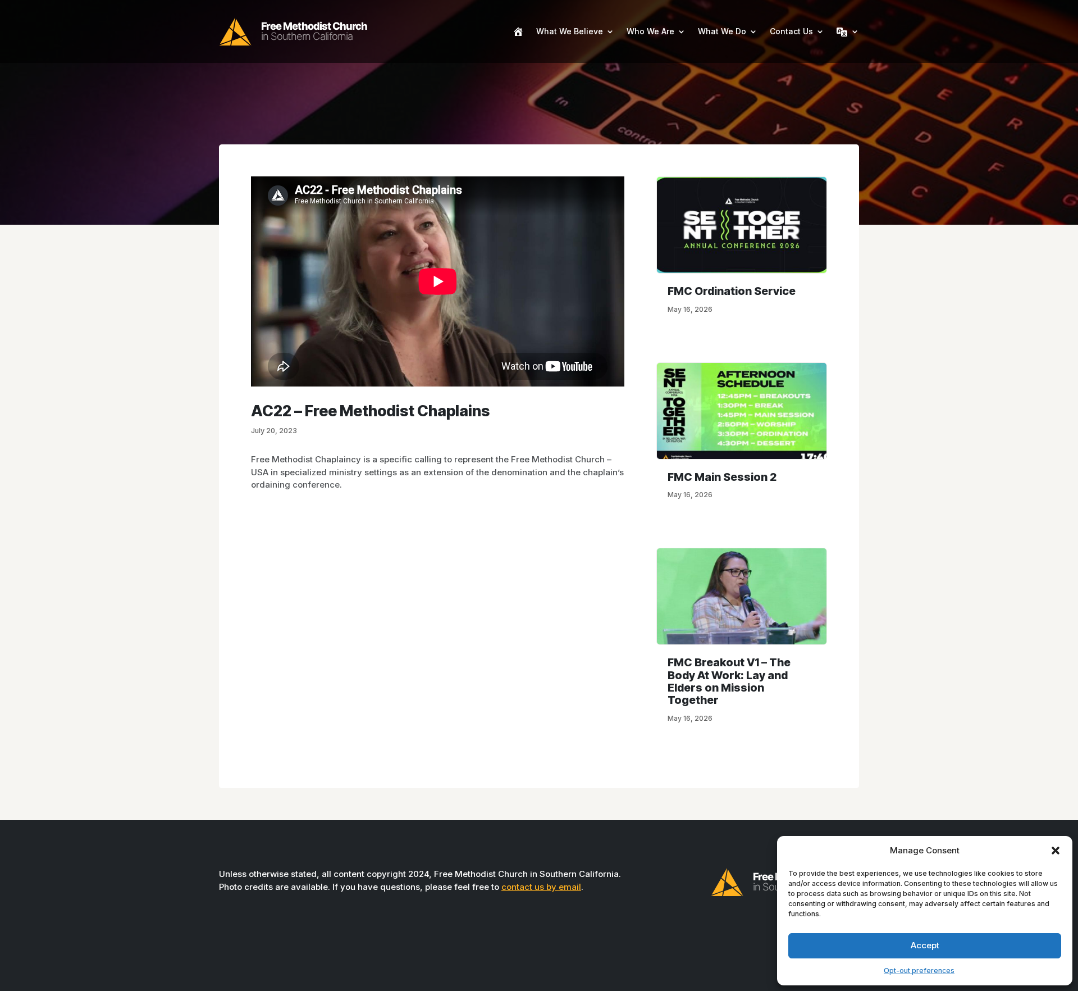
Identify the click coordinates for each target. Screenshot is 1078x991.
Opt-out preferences (919, 970)
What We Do (722, 31)
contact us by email (541, 886)
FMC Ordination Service (732, 291)
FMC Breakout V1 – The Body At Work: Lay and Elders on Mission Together (729, 681)
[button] (1055, 850)
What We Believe (569, 31)
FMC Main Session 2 (722, 477)
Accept (925, 945)
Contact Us (791, 31)
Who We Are (650, 31)
